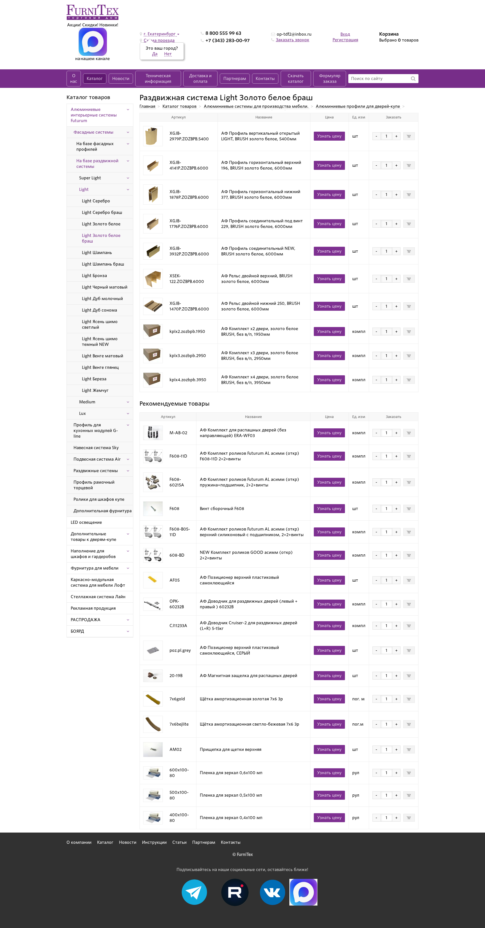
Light (84, 189)
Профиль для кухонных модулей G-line (96, 430)
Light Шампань (97, 252)
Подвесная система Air (97, 459)
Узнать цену (329, 136)
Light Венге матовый (102, 356)
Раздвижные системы (96, 470)
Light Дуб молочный (102, 298)
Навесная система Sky (96, 447)
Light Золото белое (101, 224)
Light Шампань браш (103, 264)
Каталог (95, 78)
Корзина (389, 34)
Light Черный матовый (104, 287)
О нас (73, 79)
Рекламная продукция (93, 608)
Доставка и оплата (200, 79)
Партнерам (234, 78)
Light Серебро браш (102, 212)
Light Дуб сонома (99, 310)
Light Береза (94, 379)
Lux (82, 413)
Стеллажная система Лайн (98, 597)
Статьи (179, 842)
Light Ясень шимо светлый (100, 324)
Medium (87, 402)
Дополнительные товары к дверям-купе (93, 537)
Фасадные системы (93, 132)
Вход (345, 34)
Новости (120, 78)
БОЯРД (77, 631)
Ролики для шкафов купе (99, 499)
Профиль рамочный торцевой (94, 485)
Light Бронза (94, 275)
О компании (79, 842)
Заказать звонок (292, 40)
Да (154, 54)
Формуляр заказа (329, 79)
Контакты (265, 78)
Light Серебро (96, 201)
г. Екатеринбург (160, 34)
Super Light (90, 178)
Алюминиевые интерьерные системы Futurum (94, 115)
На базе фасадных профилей (95, 146)
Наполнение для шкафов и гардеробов (93, 554)
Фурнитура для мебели (94, 568)
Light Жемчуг (95, 390)
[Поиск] (413, 78)
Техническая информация (158, 79)
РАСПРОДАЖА (85, 620)
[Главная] (93, 12)
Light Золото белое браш (101, 238)
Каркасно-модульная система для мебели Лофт (98, 582)
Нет (168, 54)
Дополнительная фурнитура (103, 511)
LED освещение (86, 522)
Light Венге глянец (100, 367)
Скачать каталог (296, 79)
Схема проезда (159, 40)
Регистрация (345, 40)
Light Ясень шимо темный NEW (100, 342)
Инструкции (154, 842)
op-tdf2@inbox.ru (294, 34)
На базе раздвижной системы (97, 164)
